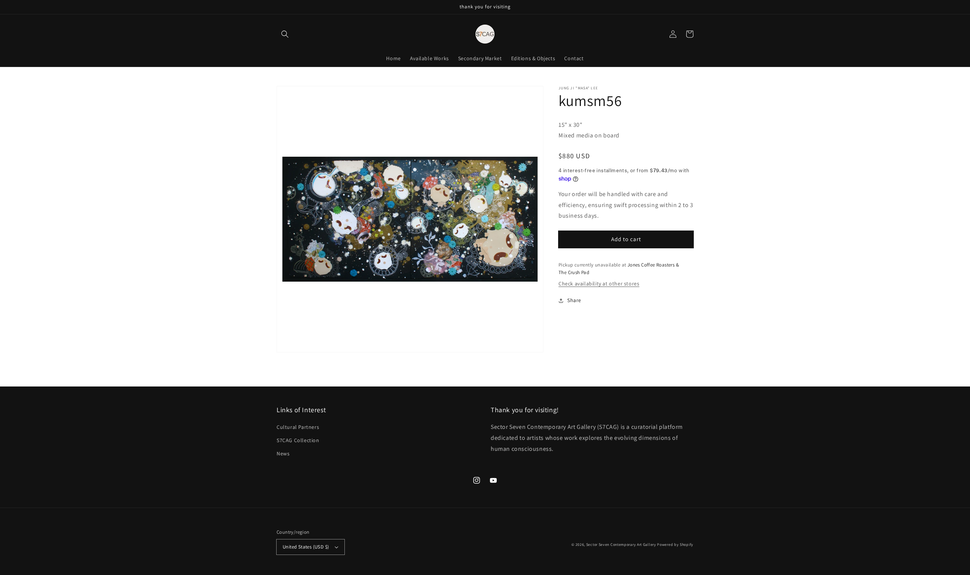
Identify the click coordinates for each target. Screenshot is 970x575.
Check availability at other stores (599, 283)
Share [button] (574, 300)
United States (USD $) (306, 547)
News (283, 453)
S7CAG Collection (298, 440)
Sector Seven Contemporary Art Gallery (621, 544)
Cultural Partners (298, 427)
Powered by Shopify (675, 544)
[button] (285, 34)
